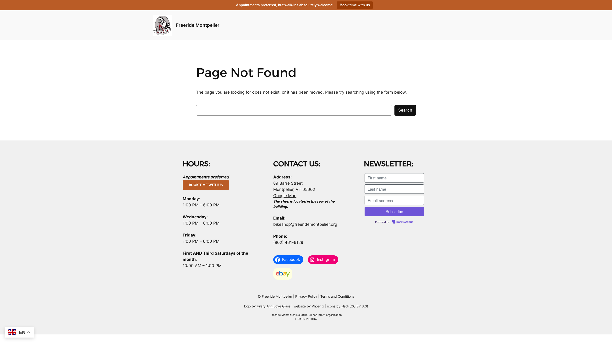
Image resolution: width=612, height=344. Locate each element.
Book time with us (355, 5)
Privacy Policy (306, 296)
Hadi (345, 306)
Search (405, 110)
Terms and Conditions (337, 296)
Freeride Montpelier (197, 25)
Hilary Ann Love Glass (273, 306)
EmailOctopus (404, 222)
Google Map (284, 195)
